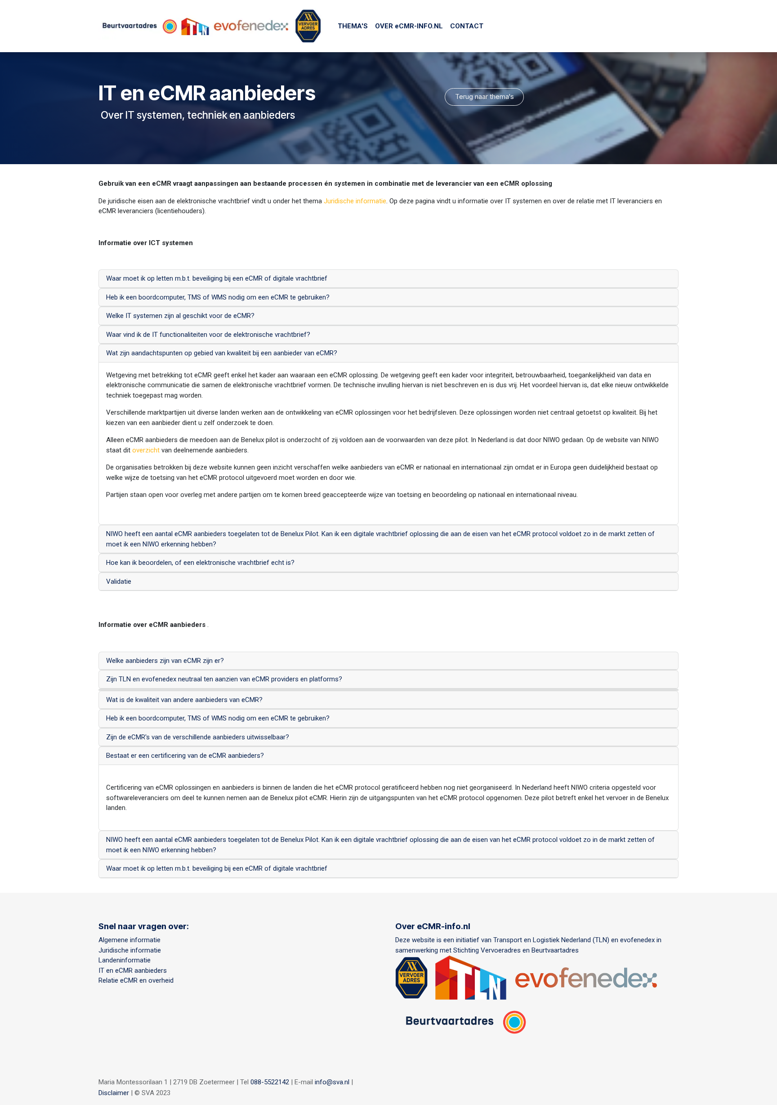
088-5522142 (269, 1082)
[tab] (388, 279)
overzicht (146, 450)
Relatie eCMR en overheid (137, 980)
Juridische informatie (355, 201)
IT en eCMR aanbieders (132, 970)
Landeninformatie (124, 960)
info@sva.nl (332, 1082)
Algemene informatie (129, 940)
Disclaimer (113, 1093)
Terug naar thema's (484, 96)
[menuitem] (352, 26)
